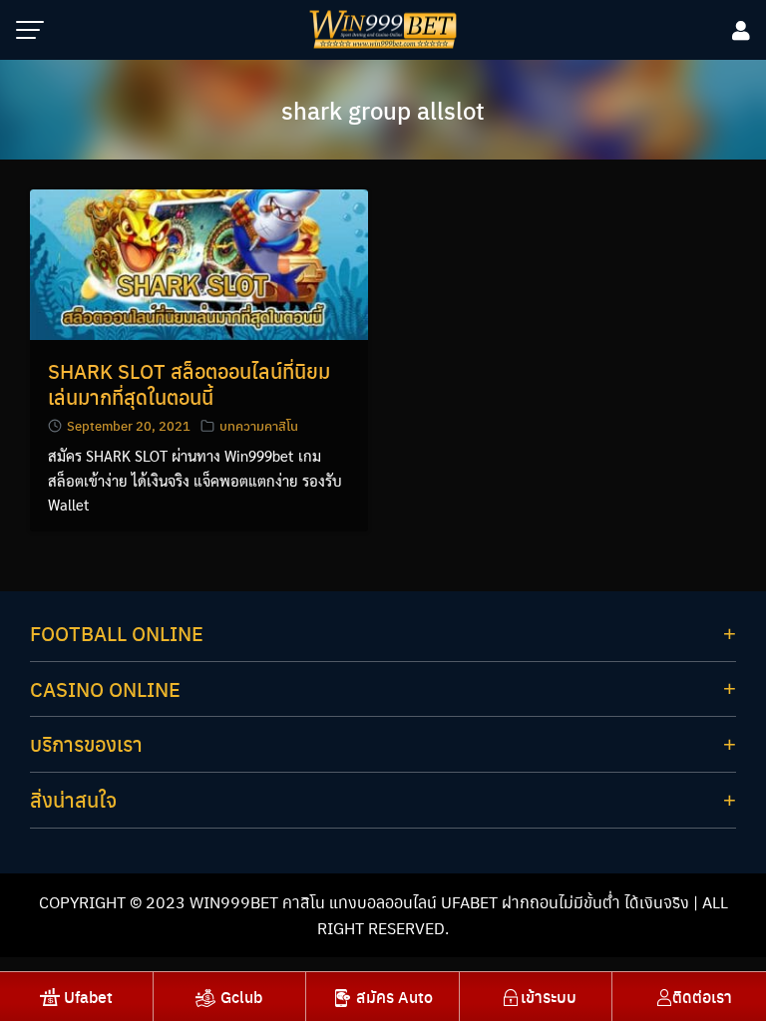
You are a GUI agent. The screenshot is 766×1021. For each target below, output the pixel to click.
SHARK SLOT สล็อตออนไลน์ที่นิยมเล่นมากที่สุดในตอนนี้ (189, 383)
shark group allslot (383, 110)
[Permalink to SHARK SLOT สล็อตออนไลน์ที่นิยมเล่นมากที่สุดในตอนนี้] (199, 262)
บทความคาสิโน (258, 425)
